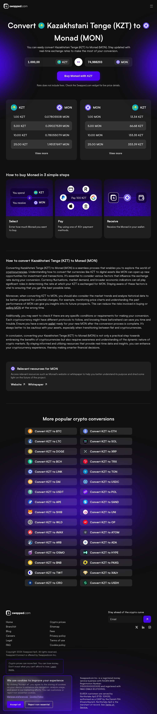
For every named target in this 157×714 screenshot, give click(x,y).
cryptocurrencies (16, 271)
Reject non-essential (39, 704)
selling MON (13, 307)
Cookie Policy (36, 696)
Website (16, 384)
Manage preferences (17, 696)
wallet (52, 323)
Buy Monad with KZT (78, 75)
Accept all (15, 704)
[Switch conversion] (78, 62)
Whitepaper (36, 384)
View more (41, 153)
